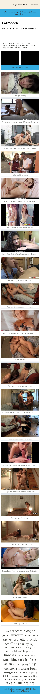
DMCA (33, 689)
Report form (15, 691)
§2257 (27, 689)
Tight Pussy (20, 5)
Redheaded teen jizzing (20, 175)
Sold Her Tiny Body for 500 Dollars (20, 280)
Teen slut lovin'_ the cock (20, 518)
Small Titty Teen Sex (20, 624)
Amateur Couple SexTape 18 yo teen (20, 307)
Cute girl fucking (20, 96)
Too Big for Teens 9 (20, 597)
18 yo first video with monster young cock (20, 492)
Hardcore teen (20, 360)
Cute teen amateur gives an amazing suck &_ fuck (20, 412)
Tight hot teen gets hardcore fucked (20, 386)
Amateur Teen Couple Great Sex (20, 439)
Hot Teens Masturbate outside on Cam (20, 228)
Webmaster (25, 691)
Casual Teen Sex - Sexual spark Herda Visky (20, 148)
